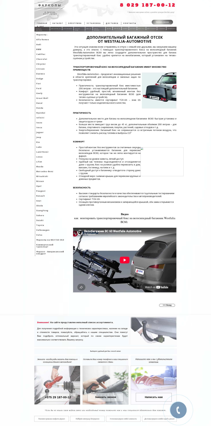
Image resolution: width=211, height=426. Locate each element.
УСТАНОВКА (94, 23)
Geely (39, 93)
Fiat (38, 83)
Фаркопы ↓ (42, 34)
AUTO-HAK (77, 29)
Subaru (40, 215)
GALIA (88, 28)
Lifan (39, 161)
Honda (39, 108)
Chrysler (41, 64)
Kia (38, 142)
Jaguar (40, 132)
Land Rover (42, 152)
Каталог (58, 23)
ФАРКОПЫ (50, 5)
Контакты (129, 23)
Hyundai (40, 113)
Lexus (39, 157)
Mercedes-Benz (44, 171)
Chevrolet (41, 59)
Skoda (39, 205)
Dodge (39, 78)
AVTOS (133, 28)
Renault (40, 196)
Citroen (40, 69)
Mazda (39, 166)
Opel (38, 186)
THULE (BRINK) (39, 29)
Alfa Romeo (42, 39)
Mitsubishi (42, 176)
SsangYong (42, 210)
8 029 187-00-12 (148, 5)
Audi (38, 44)
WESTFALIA (56, 28)
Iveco (39, 127)
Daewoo (40, 74)
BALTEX (141, 28)
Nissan (40, 181)
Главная (42, 23)
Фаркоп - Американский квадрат (50, 252)
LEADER (161, 28)
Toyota (40, 225)
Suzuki (40, 220)
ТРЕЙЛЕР (171, 28)
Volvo (39, 235)
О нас (40, 26)
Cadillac (40, 54)
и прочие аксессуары (50, 13)
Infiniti (40, 118)
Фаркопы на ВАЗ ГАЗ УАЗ (50, 240)
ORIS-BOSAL (96, 29)
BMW (38, 49)
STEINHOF (67, 28)
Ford (38, 88)
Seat (38, 201)
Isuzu (39, 122)
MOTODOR (151, 28)
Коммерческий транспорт (44, 246)
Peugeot (41, 191)
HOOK (125, 28)
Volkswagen (43, 230)
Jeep (38, 137)
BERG (109, 28)
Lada (39, 147)
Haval (39, 103)
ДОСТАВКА (112, 23)
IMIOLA (117, 28)
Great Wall (42, 98)
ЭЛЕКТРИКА (75, 23)
